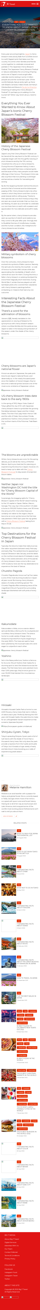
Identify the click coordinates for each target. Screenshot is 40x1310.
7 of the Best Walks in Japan (26, 997)
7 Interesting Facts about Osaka (25, 925)
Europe (20, 1019)
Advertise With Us (11, 1246)
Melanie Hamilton (22, 33)
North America (30, 1019)
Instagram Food (11, 1272)
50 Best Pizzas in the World (26, 1059)
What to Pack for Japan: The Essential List (27, 834)
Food (27, 1043)
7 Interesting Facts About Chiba (25, 871)
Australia (21, 1015)
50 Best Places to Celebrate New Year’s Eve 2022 (26, 1027)
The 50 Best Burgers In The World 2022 (27, 1133)
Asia (16, 22)
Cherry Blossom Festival (15, 521)
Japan (27, 54)
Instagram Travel (11, 1276)
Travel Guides (21, 1070)
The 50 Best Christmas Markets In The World (26, 1074)
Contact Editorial (11, 1252)
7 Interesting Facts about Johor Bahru (25, 1220)
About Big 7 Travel (12, 1239)
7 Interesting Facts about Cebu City (25, 1184)
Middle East (22, 1047)
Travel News (32, 1070)
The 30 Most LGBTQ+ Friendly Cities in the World (26, 1109)
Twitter (7, 1279)
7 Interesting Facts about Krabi (25, 1202)
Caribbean (29, 1015)
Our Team (8, 1249)
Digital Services (10, 1242)
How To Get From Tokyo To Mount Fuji (27, 852)
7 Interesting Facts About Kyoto (25, 943)
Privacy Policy (10, 1259)
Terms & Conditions (12, 1255)
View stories (8, 816)
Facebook (9, 1269)
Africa (19, 1011)
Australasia (33, 1011)
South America (23, 1023)
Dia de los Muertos (29, 87)
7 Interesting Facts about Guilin (25, 1148)
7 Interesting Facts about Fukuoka (25, 907)
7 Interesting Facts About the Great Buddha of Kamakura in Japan (28, 962)
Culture (22, 22)
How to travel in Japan (27, 978)
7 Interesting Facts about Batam (25, 1166)
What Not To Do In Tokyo (27, 888)
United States (22, 1055)
